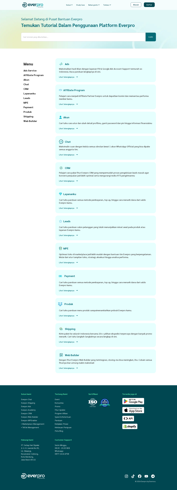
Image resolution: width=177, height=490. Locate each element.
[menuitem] (69, 4)
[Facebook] (140, 476)
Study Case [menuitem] (80, 5)
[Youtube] (146, 476)
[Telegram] (153, 476)
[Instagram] (126, 476)
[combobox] (83, 37)
